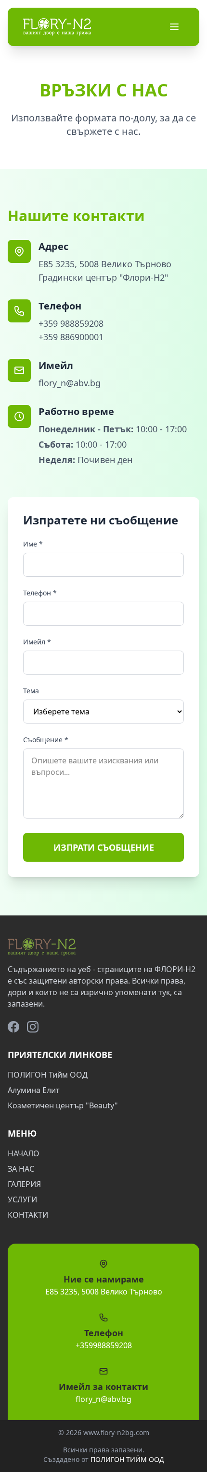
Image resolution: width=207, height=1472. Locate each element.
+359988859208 (104, 1345)
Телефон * (40, 592)
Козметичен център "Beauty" (63, 1105)
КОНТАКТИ (28, 1215)
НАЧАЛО (23, 1153)
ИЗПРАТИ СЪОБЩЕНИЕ (103, 847)
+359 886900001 (71, 337)
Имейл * (37, 641)
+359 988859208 (71, 323)
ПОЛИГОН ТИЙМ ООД (127, 1459)
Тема (31, 690)
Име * (33, 543)
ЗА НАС (21, 1168)
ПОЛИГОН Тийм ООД (48, 1074)
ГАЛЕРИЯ (24, 1184)
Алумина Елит (34, 1090)
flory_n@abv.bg (70, 383)
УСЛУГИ (22, 1199)
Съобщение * (45, 739)
